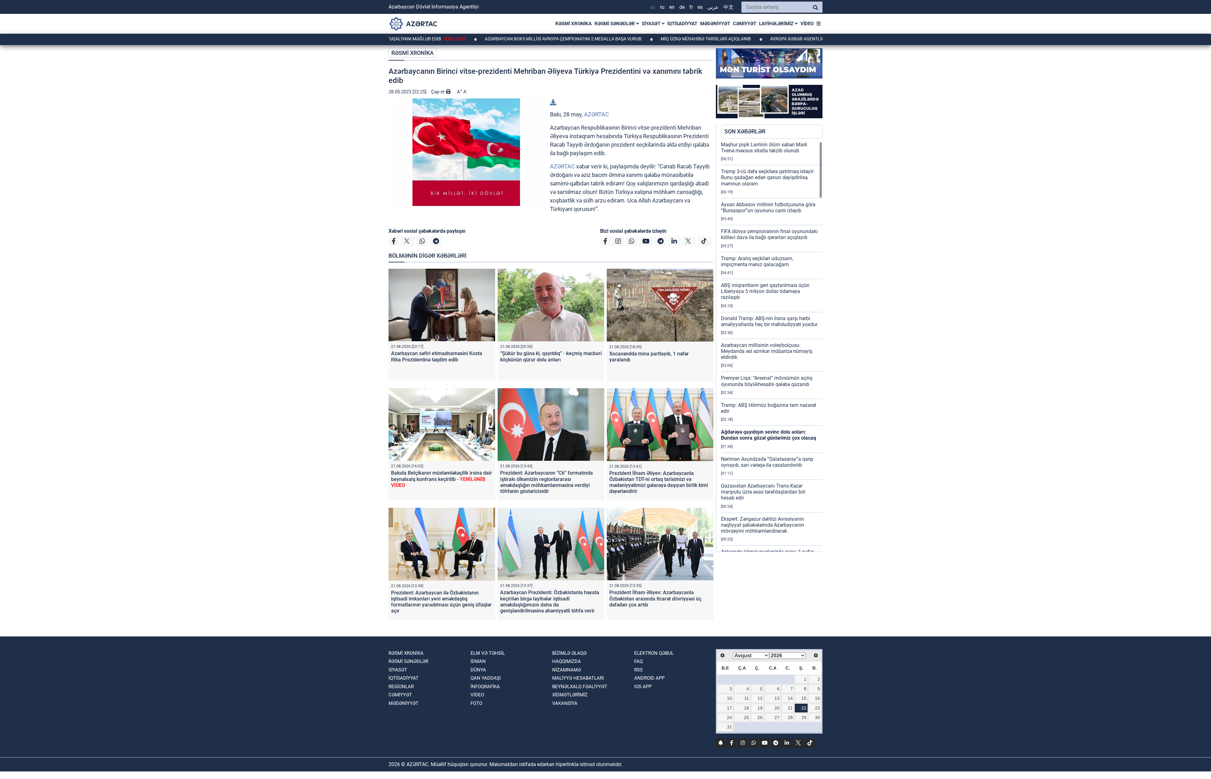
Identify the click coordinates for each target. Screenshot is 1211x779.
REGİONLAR (401, 686)
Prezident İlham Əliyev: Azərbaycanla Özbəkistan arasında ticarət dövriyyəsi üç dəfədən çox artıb (655, 598)
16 (817, 698)
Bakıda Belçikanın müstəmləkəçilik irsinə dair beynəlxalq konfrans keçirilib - (441, 479)
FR (691, 7)
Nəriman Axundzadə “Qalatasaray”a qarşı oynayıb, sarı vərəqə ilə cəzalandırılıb (767, 462)
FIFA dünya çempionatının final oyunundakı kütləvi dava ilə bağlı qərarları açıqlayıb (769, 234)
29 (803, 717)
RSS (638, 670)
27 (777, 717)
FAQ (638, 661)
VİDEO (807, 23)
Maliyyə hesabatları (578, 678)
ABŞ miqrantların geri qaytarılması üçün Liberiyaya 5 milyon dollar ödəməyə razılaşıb (765, 291)
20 (777, 708)
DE (682, 7)
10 (729, 698)
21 (790, 708)
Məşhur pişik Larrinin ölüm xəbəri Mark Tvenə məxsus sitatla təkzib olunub (764, 148)
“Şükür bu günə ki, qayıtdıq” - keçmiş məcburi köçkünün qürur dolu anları (551, 356)
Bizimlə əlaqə (569, 653)
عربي (713, 7)
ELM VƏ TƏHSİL (488, 653)
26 (760, 717)
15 (803, 698)
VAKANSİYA (564, 703)
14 (790, 698)
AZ (652, 7)
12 (760, 698)
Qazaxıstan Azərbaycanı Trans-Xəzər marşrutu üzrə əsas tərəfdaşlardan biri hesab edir (763, 492)
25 (746, 717)
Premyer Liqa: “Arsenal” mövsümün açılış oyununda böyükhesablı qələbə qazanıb (766, 381)
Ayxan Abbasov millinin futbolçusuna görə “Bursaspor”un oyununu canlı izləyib (768, 208)
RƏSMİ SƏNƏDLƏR (615, 23)
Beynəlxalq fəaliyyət (579, 686)
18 (746, 708)
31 (729, 726)
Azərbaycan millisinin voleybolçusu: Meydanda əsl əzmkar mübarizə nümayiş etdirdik (766, 351)
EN (672, 7)
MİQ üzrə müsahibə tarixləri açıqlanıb (661, 38)
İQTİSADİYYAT (682, 23)
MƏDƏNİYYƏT (715, 23)
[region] (771, 347)
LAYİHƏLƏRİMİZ (777, 23)
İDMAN (478, 661)
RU (662, 7)
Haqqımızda (566, 661)
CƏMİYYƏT (744, 23)
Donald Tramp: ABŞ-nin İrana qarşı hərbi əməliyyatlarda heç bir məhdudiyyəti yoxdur (769, 321)
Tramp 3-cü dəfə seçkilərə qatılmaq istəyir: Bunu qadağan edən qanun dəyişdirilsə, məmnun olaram (768, 177)
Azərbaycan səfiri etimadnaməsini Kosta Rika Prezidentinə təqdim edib (436, 356)
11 (746, 698)
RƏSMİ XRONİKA (573, 23)
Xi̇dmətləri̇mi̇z (570, 695)
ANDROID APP (649, 678)
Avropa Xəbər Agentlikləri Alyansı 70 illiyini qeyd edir (789, 38)
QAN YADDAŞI (486, 678)
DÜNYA (478, 670)
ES (700, 7)
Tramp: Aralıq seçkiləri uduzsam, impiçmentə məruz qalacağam (757, 261)
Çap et (438, 92)
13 (777, 698)
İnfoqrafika (485, 686)
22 (803, 708)
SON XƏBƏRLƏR (744, 131)
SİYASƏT (652, 23)
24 (729, 717)
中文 (728, 7)
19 (760, 708)
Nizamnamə (566, 670)
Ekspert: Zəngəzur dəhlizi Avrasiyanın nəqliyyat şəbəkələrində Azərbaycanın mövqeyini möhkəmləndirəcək (762, 525)
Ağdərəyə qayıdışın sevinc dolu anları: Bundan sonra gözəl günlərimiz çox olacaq (768, 435)
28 (790, 717)
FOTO (476, 703)
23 (817, 708)
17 (729, 708)
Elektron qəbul (654, 653)
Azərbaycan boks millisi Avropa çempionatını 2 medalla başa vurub (518, 38)
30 (817, 717)
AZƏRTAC (596, 114)
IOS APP (643, 686)
